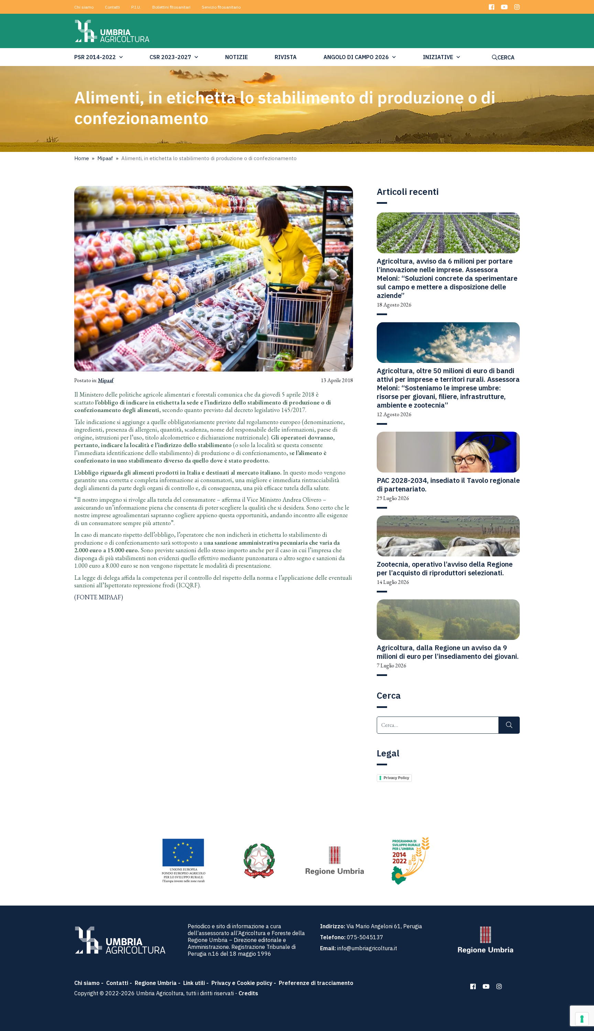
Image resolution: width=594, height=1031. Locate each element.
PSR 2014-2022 (95, 57)
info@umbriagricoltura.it (367, 948)
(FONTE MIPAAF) (98, 597)
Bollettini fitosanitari (171, 7)
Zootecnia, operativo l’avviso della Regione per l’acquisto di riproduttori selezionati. (445, 568)
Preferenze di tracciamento (316, 982)
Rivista (286, 57)
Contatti (112, 7)
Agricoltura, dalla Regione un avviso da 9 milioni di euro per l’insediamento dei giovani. (448, 652)
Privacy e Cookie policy (241, 982)
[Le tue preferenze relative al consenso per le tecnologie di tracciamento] (581, 1019)
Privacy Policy (396, 777)
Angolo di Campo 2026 (356, 57)
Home (81, 158)
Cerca (506, 57)
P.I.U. (136, 7)
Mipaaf (105, 158)
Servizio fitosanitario (221, 7)
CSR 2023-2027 (170, 57)
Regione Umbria (156, 982)
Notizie (236, 57)
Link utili (194, 982)
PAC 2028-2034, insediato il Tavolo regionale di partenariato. (448, 485)
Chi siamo (84, 7)
